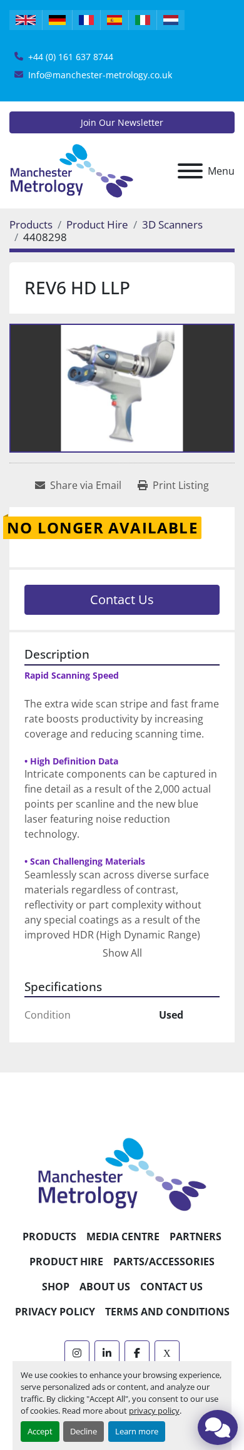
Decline (83, 1431)
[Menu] (190, 170)
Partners (195, 1236)
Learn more (136, 1431)
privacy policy (154, 1410)
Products (49, 1236)
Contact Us (122, 599)
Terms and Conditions (167, 1312)
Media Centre (123, 1236)
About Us (104, 1286)
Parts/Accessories (164, 1261)
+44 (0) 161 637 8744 (70, 57)
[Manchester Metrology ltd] (122, 1174)
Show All (122, 953)
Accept (40, 1431)
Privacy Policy (55, 1312)
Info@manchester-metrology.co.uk (100, 75)
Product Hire (66, 1261)
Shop (55, 1286)
